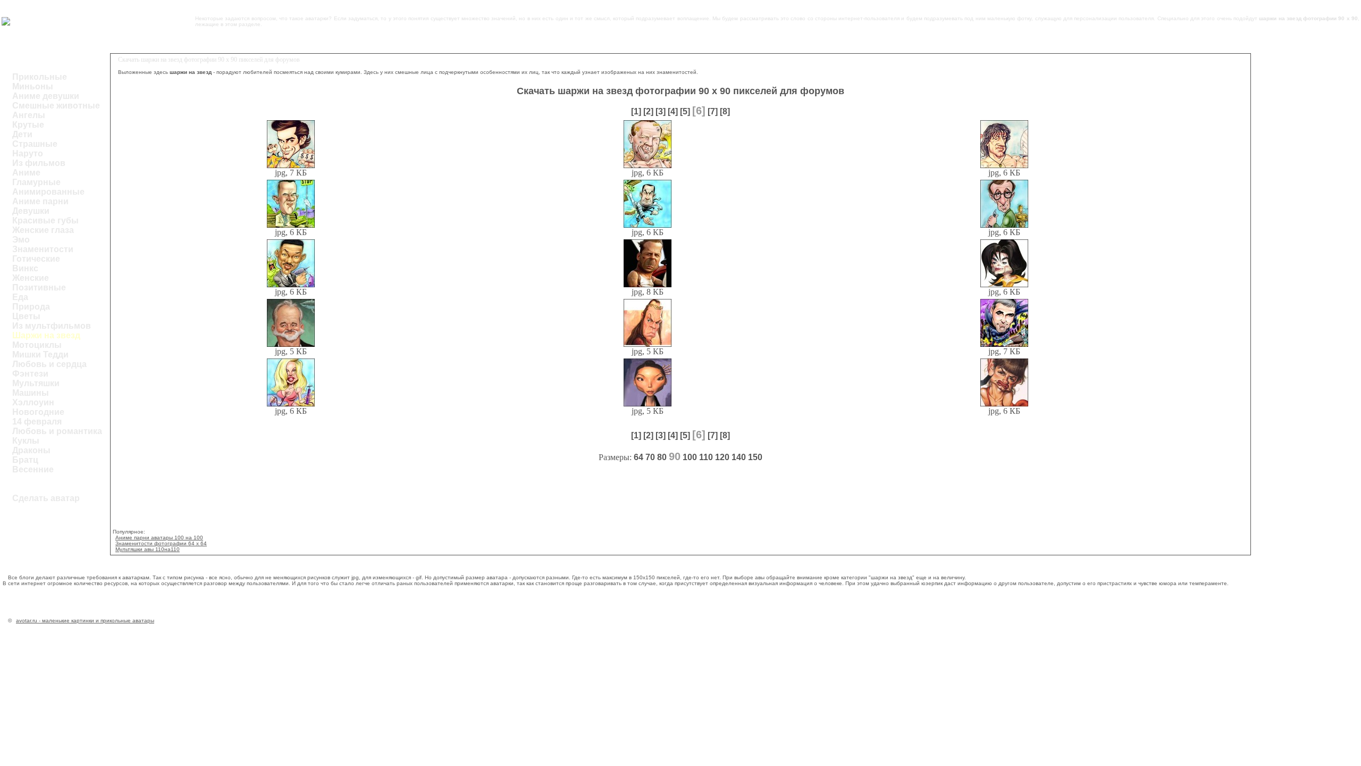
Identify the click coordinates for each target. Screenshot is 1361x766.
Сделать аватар (46, 498)
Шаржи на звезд (46, 335)
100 (690, 457)
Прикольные (39, 76)
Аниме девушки (45, 96)
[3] (661, 111)
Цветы (26, 316)
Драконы (31, 450)
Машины (30, 392)
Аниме (26, 172)
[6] (698, 110)
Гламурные (36, 182)
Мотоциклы (37, 344)
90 (674, 456)
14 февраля (37, 421)
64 (638, 457)
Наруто (27, 153)
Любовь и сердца (49, 364)
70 (650, 457)
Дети (22, 134)
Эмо (21, 239)
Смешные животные (56, 105)
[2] (648, 111)
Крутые (28, 124)
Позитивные (39, 287)
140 (739, 457)
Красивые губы (45, 220)
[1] (636, 111)
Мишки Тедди (40, 354)
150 (755, 457)
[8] (725, 111)
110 (706, 457)
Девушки (30, 210)
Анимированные (48, 191)
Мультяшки (36, 383)
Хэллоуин (33, 402)
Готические (36, 258)
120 (722, 457)
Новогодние (38, 412)
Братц (25, 459)
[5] (685, 111)
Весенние (33, 469)
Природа (31, 306)
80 (662, 457)
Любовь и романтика (57, 431)
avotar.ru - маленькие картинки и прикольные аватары (85, 620)
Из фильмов (38, 163)
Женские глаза (43, 230)
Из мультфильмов (51, 325)
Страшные (34, 143)
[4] (673, 111)
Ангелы (28, 115)
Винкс (25, 268)
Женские (30, 277)
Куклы (25, 440)
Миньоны (32, 86)
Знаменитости (42, 249)
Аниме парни (40, 201)
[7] (713, 111)
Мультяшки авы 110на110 (147, 549)
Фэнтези (30, 373)
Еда (20, 297)
